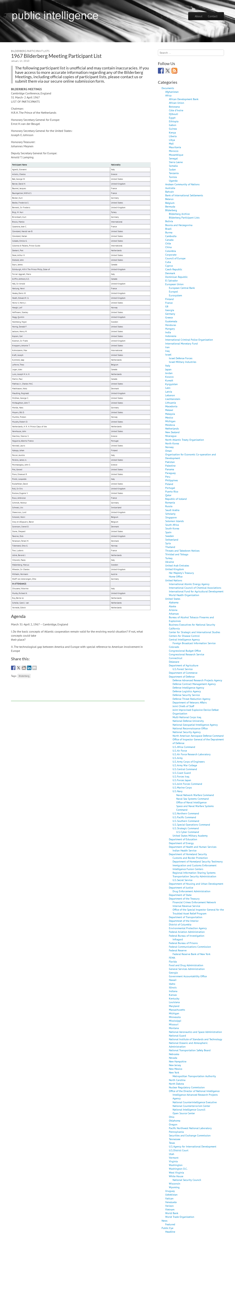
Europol (173, 291)
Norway (169, 447)
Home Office (175, 576)
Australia (170, 188)
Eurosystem (175, 295)
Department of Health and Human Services (192, 846)
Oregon (173, 1124)
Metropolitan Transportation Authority (194, 1076)
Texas (172, 1142)
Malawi (169, 410)
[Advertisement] (78, 693)
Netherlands (172, 428)
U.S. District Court (178, 1150)
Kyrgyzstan (171, 384)
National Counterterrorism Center (191, 1106)
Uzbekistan (171, 1194)
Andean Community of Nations (182, 184)
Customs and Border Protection (190, 858)
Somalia (173, 165)
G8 (166, 306)
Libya (172, 140)
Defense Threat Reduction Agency (191, 699)
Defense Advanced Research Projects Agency (197, 680)
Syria (168, 543)
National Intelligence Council (189, 1109)
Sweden (169, 536)
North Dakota (176, 1083)
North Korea (172, 443)
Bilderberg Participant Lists (30, 51)
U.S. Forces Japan (182, 780)
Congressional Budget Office (185, 650)
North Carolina (177, 1080)
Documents (168, 88)
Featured (170, 1224)
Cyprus (169, 265)
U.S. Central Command (185, 769)
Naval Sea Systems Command (192, 798)
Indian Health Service (184, 850)
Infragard (178, 939)
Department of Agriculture (183, 665)
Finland (169, 299)
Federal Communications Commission (190, 946)
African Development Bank (183, 99)
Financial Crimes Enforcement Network (194, 902)
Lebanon (170, 395)
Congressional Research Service (186, 654)
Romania (170, 502)
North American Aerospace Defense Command (198, 735)
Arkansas (174, 613)
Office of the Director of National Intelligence (194, 1091)
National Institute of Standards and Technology (195, 1039)
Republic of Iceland (176, 499)
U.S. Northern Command (186, 813)
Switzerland (171, 539)
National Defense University (188, 721)
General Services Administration (187, 969)
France (169, 302)
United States (172, 598)
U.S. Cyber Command (187, 832)
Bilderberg (24, 675)
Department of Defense (182, 676)
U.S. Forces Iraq (181, 776)
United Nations (173, 580)
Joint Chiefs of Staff (183, 706)
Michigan (170, 421)
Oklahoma (174, 1120)
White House (176, 1176)
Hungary (170, 328)
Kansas (173, 994)
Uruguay (170, 1191)
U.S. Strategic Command (186, 828)
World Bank (171, 1213)
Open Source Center (184, 1113)
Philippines (171, 480)
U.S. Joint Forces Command (187, 784)
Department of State (180, 895)
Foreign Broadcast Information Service (194, 643)
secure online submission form (77, 81)
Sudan (172, 169)
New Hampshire (177, 1061)
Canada (169, 239)
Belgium (169, 203)
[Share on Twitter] (18, 668)
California (174, 628)
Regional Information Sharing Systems (194, 872)
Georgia (169, 310)
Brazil (168, 228)
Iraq (167, 351)
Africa (168, 95)
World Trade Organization (179, 1216)
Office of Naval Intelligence (191, 802)
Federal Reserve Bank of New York (191, 954)
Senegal (173, 158)
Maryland (174, 1006)
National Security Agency (187, 732)
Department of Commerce (183, 672)
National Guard (177, 1035)
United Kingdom (174, 569)
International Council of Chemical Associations (195, 587)
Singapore (171, 517)
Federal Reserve (178, 950)
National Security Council (187, 1180)
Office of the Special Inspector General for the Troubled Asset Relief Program (198, 911)
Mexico (169, 417)
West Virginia (176, 1172)
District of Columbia (180, 924)
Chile (168, 243)
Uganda (173, 180)
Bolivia (169, 221)
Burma (168, 232)
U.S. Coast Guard (182, 773)
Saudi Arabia (172, 510)
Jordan (169, 373)
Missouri (173, 1024)
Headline (170, 1231)
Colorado (174, 647)
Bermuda (170, 206)
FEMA (172, 957)
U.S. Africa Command (184, 747)
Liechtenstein (172, 399)
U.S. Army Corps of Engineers (189, 761)
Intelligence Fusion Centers (188, 869)
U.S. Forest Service (183, 669)
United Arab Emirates (177, 565)
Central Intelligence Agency (184, 639)
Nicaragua (170, 436)
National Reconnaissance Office (190, 728)
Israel (168, 354)
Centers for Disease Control (184, 636)
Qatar (168, 495)
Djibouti (173, 114)
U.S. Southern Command (186, 821)
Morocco (173, 151)
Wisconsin (174, 1183)
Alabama (173, 602)
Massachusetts (177, 1009)
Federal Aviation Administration (187, 932)
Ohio (171, 1117)
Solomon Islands (174, 521)
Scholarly (170, 513)
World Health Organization (184, 595)
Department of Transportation (185, 917)
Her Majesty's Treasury (181, 573)
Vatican (169, 1198)
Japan (168, 369)
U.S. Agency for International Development (192, 1146)
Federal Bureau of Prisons (183, 943)
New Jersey (175, 1065)
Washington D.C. (178, 1168)
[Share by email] (34, 668)
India (168, 332)
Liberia (173, 136)
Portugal (170, 488)
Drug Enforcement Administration (191, 891)
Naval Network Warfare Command (195, 795)
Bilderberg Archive (179, 214)
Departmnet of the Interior (184, 920)
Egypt (172, 117)
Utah (171, 1154)
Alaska (172, 606)
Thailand (170, 547)
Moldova (170, 425)
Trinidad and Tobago (176, 554)
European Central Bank (182, 288)
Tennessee (174, 1139)
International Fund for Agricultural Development (196, 591)
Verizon (169, 1205)
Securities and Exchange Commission (190, 1135)
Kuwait (169, 380)
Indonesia (170, 336)
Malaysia (170, 414)
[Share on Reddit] (24, 668)
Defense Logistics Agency (187, 691)
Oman (168, 450)
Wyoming (174, 1187)
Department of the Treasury (184, 898)
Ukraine (169, 562)
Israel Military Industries (182, 362)
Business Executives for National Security (192, 624)
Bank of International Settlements (184, 195)
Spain (168, 532)
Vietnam (169, 1209)
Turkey (169, 558)
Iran (167, 347)
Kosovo (169, 376)
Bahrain (169, 191)
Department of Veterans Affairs (190, 702)
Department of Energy (181, 843)
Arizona (173, 610)
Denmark (170, 273)
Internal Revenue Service (186, 906)
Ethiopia (173, 121)
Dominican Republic (176, 277)
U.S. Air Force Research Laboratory (192, 754)
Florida (173, 961)
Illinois (173, 987)
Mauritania (175, 147)
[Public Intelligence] (55, 15)
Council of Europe (175, 258)
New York (174, 1072)
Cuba (168, 262)
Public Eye (167, 1228)
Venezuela (171, 1202)
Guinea (173, 128)
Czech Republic (173, 269)
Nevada (173, 1057)
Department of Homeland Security (188, 854)
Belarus (169, 199)
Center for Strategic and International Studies (194, 632)
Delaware (174, 661)
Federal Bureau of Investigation (186, 935)
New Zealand (172, 432)
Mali (171, 143)
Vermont (173, 1157)
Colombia (170, 251)
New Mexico (175, 1068)
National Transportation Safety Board (190, 1050)
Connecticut (175, 658)
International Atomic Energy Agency (189, 584)
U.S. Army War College (185, 765)
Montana (174, 1028)
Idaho (172, 983)
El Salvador (171, 280)
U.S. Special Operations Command (191, 824)
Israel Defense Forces (180, 358)
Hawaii (172, 980)
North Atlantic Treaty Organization (184, 439)
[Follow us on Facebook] (161, 71)
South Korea (172, 528)
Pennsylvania (176, 1131)
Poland (169, 484)
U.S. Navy (177, 791)
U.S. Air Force (180, 750)
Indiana (173, 991)
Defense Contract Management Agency (194, 684)
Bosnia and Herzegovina (178, 225)
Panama (169, 469)
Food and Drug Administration (186, 965)
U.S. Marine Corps (182, 787)
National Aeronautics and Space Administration (195, 1032)
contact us (129, 76)
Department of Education (183, 839)
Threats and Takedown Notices (182, 550)
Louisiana (174, 1002)
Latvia (168, 391)
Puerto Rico (171, 491)
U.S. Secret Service (182, 880)
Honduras (170, 325)
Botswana (174, 106)
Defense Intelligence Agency (188, 687)
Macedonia (171, 406)
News (164, 1220)
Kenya (172, 132)
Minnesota (175, 1017)
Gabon (172, 125)
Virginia (173, 1161)
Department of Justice (181, 887)
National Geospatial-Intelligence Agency (195, 724)
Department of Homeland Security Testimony (198, 861)
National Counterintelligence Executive (195, 1102)
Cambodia (170, 236)
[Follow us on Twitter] (168, 71)
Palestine (170, 465)
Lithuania (170, 402)
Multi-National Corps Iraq (187, 717)
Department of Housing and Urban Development (196, 883)
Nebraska (174, 1054)
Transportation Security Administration (194, 876)
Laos (167, 387)
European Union (174, 284)
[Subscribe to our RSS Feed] (174, 71)
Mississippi (175, 1020)
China (168, 247)
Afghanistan (172, 91)
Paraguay (170, 473)
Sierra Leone (176, 162)
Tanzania (174, 173)
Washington (175, 1165)
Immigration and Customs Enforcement (194, 865)
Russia (168, 506)
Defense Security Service (186, 695)
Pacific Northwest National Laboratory (190, 1128)
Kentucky (174, 998)
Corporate (170, 254)
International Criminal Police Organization (189, 339)
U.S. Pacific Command (184, 817)
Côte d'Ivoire (176, 110)
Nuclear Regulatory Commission (187, 1087)
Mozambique (176, 154)
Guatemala (171, 321)
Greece (169, 317)
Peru (167, 476)
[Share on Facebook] (13, 668)
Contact (212, 16)
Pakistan (170, 462)
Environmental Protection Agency (188, 928)
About (198, 16)
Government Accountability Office (188, 976)
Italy (167, 365)
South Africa (172, 524)
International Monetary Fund (181, 343)
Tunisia (173, 177)
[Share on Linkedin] (29, 668)
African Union (176, 102)
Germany (170, 313)
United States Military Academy (190, 835)
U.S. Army (178, 758)
